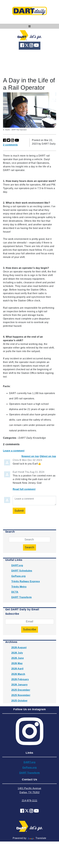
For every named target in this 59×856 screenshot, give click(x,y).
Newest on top (30, 456)
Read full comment (24, 489)
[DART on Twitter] (27, 46)
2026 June (17, 658)
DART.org (17, 565)
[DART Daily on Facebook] (22, 46)
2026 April (17, 668)
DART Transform (21, 597)
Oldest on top (48, 456)
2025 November (20, 695)
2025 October (19, 700)
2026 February (20, 679)
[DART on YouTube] (36, 46)
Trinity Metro (19, 586)
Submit (19, 510)
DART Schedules (21, 570)
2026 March (18, 674)
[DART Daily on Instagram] (31, 46)
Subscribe (29, 629)
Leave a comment (14, 450)
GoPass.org (18, 576)
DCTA (14, 592)
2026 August (19, 647)
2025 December (20, 690)
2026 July (17, 653)
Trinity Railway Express (25, 581)
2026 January (19, 684)
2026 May (17, 663)
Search (29, 547)
